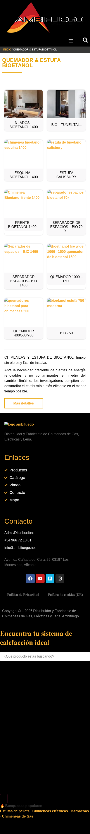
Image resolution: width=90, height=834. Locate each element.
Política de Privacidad (23, 594)
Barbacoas (80, 811)
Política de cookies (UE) (65, 594)
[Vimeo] (50, 578)
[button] (70, 40)
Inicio (7, 49)
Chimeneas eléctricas (50, 811)
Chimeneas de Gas (17, 816)
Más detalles (23, 403)
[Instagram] (59, 578)
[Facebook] (30, 578)
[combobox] (45, 656)
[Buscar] (3, 798)
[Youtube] (40, 578)
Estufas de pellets (14, 811)
